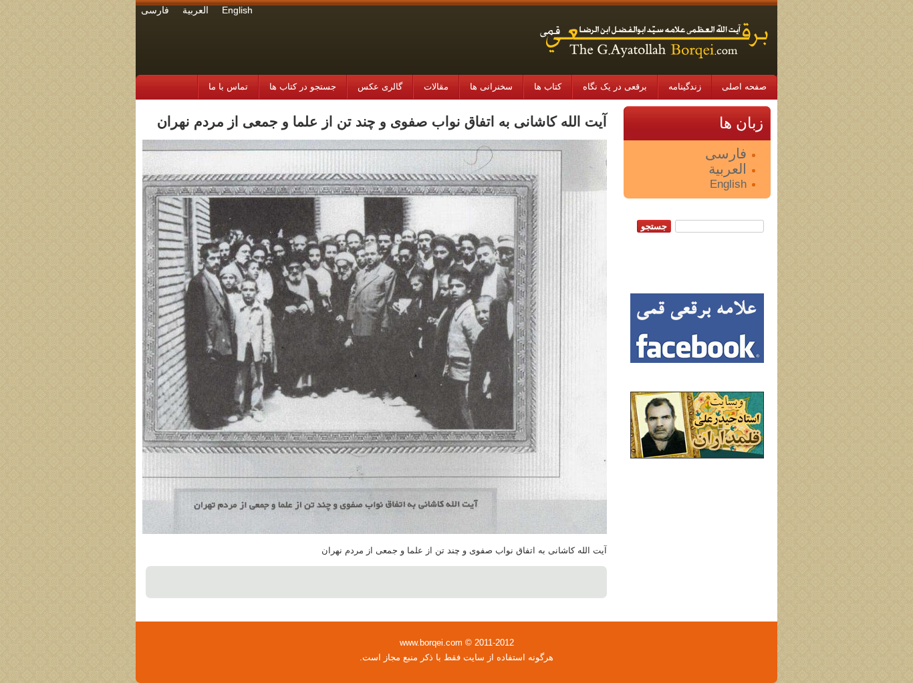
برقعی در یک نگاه (615, 87)
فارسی (155, 10)
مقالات (436, 87)
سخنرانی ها (491, 87)
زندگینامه (684, 87)
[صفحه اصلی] (653, 64)
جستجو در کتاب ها (302, 87)
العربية (195, 10)
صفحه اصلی (744, 87)
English (237, 10)
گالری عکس (380, 87)
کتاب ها (547, 87)
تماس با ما (228, 87)
